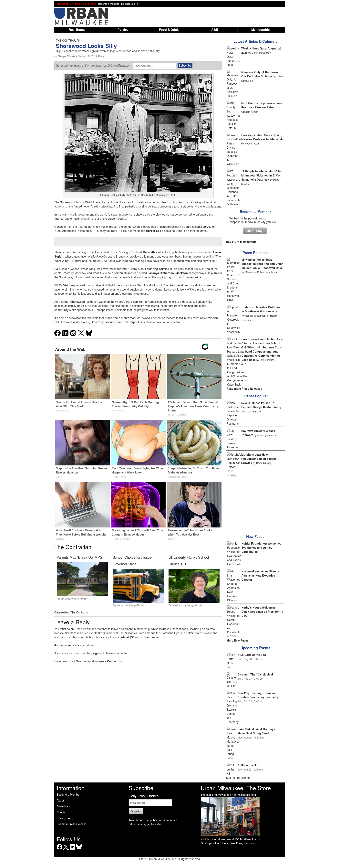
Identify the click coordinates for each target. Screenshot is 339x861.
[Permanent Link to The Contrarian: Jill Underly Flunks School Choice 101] (194, 601)
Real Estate (77, 29)
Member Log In (129, 3)
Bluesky (79, 849)
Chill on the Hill (248, 765)
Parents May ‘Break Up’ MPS (79, 557)
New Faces (255, 536)
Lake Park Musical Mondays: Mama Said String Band (257, 731)
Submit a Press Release (72, 824)
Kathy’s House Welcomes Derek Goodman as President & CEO (262, 611)
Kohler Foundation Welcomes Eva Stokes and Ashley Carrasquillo (261, 547)
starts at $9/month (130, 637)
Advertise (62, 806)
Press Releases (255, 252)
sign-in (97, 653)
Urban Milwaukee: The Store (236, 788)
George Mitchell (66, 56)
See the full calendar (239, 778)
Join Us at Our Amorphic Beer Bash (76, 3)
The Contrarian (79, 612)
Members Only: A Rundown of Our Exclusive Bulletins (261, 74)
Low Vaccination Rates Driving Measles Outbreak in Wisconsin (262, 137)
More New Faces (238, 640)
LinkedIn (72, 849)
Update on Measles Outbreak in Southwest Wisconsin (260, 309)
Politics (123, 29)
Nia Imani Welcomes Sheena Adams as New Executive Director (260, 575)
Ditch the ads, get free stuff (145, 824)
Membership (260, 29)
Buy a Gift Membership (241, 242)
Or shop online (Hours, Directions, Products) (228, 843)
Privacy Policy (65, 818)
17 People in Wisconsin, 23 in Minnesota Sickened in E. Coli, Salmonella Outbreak (261, 175)
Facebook (59, 849)
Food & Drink (169, 29)
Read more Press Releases (244, 388)
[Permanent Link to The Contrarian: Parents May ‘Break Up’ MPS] (82, 595)
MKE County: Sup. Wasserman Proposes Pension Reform (261, 105)
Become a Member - (109, 3)
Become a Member (255, 211)
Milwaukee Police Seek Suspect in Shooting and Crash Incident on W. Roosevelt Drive (262, 264)
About (60, 800)
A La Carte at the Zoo (252, 655)
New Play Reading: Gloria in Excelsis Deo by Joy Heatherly (258, 695)
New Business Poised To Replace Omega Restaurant (259, 405)
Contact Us (114, 661)
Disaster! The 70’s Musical (255, 674)
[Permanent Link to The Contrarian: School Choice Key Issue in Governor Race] (138, 601)
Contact (61, 812)
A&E (214, 29)
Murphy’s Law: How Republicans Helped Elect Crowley (258, 458)
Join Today (254, 231)
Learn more (151, 637)
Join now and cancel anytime (74, 645)
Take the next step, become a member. (153, 820)
